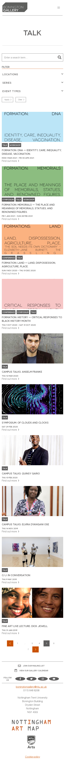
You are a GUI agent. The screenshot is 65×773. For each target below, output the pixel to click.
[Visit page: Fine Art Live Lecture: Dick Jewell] (32, 611)
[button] (59, 7)
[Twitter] (31, 679)
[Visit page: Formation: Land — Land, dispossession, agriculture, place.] (32, 249)
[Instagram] (43, 679)
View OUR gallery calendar (33, 670)
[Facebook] (20, 679)
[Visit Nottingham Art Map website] (31, 725)
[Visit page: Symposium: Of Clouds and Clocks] (32, 408)
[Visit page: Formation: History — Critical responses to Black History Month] (32, 304)
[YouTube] (54, 679)
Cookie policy (32, 756)
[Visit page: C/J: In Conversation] (32, 560)
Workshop (15, 145)
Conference (8, 257)
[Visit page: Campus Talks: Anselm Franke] (32, 357)
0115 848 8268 (31, 690)
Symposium (8, 199)
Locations (10, 74)
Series (6, 82)
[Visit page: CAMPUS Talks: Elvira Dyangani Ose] (32, 509)
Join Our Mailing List (34, 665)
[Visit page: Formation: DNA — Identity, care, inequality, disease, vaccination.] (32, 137)
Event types (11, 91)
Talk (4, 145)
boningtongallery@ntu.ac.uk (31, 686)
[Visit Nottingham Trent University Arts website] (31, 742)
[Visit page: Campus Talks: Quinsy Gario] (32, 458)
